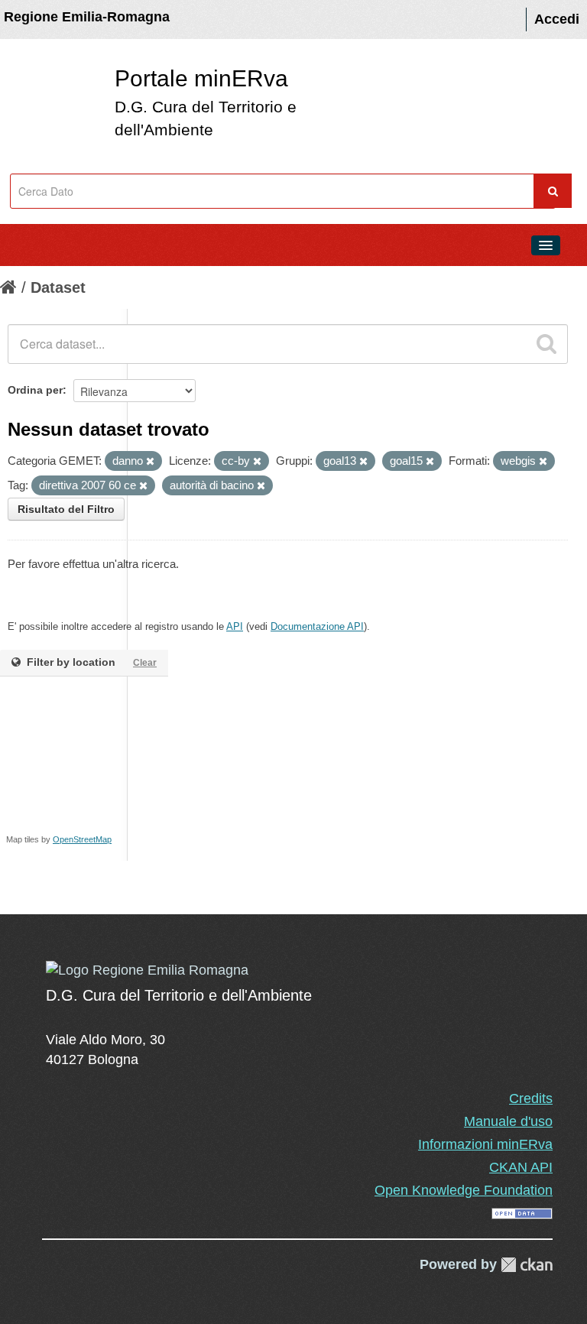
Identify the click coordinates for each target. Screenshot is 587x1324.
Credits (531, 1098)
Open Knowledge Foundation (464, 1190)
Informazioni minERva (485, 1144)
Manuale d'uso (508, 1121)
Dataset (58, 287)
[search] (546, 344)
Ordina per (35, 390)
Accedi (556, 19)
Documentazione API (317, 626)
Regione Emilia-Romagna (87, 16)
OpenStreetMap (82, 839)
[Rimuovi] (150, 461)
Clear (145, 662)
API (234, 626)
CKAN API (521, 1167)
